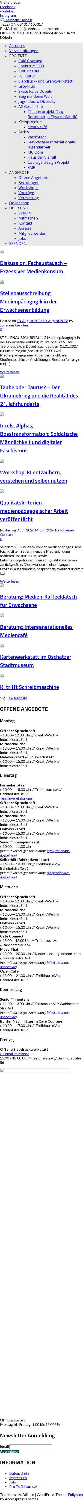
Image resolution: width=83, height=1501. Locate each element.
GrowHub (26, 86)
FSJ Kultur (26, 76)
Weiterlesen (9, 372)
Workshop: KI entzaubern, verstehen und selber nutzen (33, 476)
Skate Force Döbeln (35, 91)
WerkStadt (37, 136)
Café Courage (30, 60)
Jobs (22, 238)
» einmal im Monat (14, 1053)
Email (4, 1446)
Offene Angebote (33, 177)
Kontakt (25, 223)
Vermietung (28, 197)
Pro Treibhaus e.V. (23, 1486)
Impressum (18, 1477)
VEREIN (24, 213)
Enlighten (75, 1494)
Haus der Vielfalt (42, 157)
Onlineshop (19, 202)
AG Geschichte (30, 106)
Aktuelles (17, 45)
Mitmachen (28, 218)
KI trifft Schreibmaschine (29, 687)
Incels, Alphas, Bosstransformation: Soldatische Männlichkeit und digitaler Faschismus (39, 437)
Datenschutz (19, 1473)
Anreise (25, 228)
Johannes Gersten (14, 325)
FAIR (31, 167)
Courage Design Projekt (48, 162)
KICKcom (35, 152)
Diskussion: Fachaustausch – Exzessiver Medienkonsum (33, 267)
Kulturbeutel (29, 71)
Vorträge (26, 192)
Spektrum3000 (31, 65)
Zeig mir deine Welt (35, 96)
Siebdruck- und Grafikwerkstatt (45, 81)
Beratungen (28, 182)
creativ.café (37, 126)
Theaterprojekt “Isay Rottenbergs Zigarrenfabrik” (52, 114)
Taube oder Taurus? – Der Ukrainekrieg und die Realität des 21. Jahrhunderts (39, 395)
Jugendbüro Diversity (36, 101)
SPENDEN (18, 243)
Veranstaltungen (24, 50)
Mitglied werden (32, 233)
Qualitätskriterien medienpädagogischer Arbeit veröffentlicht (34, 510)
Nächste (20, 698)
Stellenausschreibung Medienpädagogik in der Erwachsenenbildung (28, 301)
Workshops (28, 187)
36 (11, 698)
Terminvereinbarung (16, 798)
